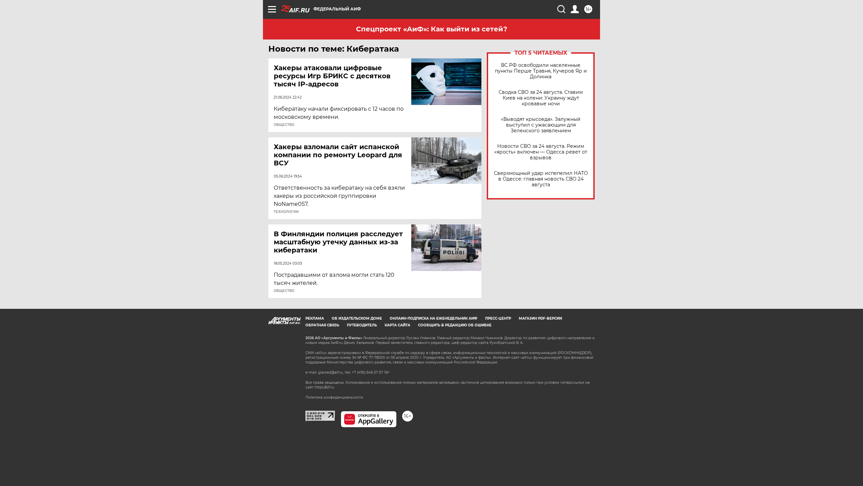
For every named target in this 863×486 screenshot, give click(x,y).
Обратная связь (322, 325)
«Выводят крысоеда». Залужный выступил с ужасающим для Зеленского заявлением (541, 125)
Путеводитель (362, 325)
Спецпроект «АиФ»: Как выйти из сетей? (431, 29)
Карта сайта (397, 325)
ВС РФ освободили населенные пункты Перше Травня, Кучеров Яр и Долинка (541, 71)
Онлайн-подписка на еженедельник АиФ (433, 318)
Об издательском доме (357, 318)
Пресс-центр (498, 318)
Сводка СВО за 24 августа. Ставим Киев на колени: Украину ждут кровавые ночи (541, 98)
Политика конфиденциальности (334, 397)
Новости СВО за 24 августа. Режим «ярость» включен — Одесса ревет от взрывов (540, 152)
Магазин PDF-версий (540, 318)
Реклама (314, 318)
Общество (284, 125)
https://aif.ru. (325, 387)
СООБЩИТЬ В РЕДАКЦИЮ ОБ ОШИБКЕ (455, 325)
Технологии (286, 212)
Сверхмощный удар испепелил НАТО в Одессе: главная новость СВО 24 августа (541, 179)
